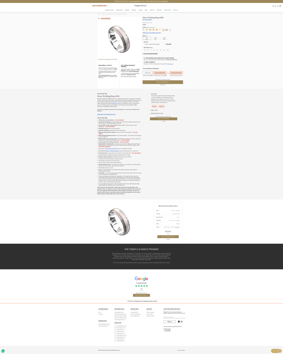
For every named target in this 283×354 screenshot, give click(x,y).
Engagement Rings (109, 10)
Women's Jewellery (150, 312)
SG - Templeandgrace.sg (119, 333)
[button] (146, 36)
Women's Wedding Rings (135, 314)
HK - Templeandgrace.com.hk (120, 335)
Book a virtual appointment (112, 151)
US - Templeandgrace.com (119, 331)
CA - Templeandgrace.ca (119, 329)
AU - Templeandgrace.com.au (120, 326)
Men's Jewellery (150, 314)
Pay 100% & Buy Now (176, 73)
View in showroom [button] (105, 18)
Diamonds (152, 10)
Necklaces (134, 10)
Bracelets (127, 10)
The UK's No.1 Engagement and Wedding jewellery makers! (142, 301)
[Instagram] (182, 322)
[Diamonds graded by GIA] (167, 330)
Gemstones (159, 10)
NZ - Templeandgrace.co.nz (120, 327)
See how (99, 110)
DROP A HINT (154, 110)
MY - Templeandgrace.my (119, 338)
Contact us (175, 10)
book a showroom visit (111, 148)
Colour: (149, 27)
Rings (146, 10)
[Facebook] (179, 322)
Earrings (140, 10)
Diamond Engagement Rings (120, 314)
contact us (114, 103)
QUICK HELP (154, 94)
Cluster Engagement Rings (119, 319)
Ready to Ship (167, 10)
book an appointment (135, 1)
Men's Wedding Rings (134, 315)
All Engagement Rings (118, 312)
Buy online (168, 231)
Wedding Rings (119, 10)
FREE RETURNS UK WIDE (157, 113)
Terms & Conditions (181, 350)
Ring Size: (146, 42)
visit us (124, 180)
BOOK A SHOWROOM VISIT (163, 82)
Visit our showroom (163, 118)
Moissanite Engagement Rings (120, 317)
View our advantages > (163, 1)
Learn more (170, 63)
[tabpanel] (119, 39)
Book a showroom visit (99, 5)
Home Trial (148, 73)
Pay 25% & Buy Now (159, 73)
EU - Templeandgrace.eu (119, 340)
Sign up (170, 321)
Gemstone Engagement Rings (120, 315)
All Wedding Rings (134, 312)
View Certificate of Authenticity (151, 68)
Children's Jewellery (151, 315)
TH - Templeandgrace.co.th (119, 337)
